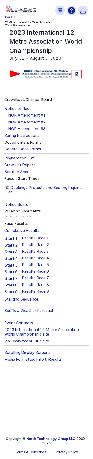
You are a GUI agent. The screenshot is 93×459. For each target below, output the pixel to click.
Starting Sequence (21, 299)
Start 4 (11, 258)
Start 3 (11, 251)
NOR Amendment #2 (27, 122)
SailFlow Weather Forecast (28, 310)
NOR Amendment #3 (26, 129)
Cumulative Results (21, 230)
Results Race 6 (35, 271)
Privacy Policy (67, 452)
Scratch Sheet (17, 171)
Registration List (19, 158)
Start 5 (11, 265)
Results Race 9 (35, 291)
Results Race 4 (35, 258)
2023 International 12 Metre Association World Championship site (41, 331)
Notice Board (16, 204)
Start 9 (11, 291)
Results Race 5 (35, 264)
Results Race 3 (35, 251)
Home (8, 16)
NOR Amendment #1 (27, 115)
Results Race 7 (35, 278)
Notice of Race (17, 108)
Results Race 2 (35, 244)
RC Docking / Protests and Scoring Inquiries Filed (43, 189)
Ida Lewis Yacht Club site (26, 341)
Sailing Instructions (21, 135)
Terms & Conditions (30, 452)
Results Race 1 (35, 238)
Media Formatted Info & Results (33, 359)
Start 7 (11, 278)
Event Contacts (18, 323)
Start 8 (11, 285)
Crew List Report (19, 165)
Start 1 (11, 238)
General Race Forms (22, 149)
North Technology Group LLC (51, 438)
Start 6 (11, 271)
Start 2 (11, 245)
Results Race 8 (35, 284)
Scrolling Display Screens (27, 352)
